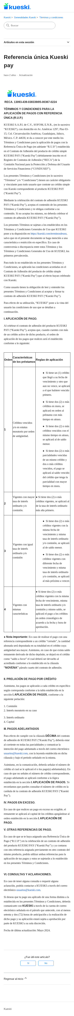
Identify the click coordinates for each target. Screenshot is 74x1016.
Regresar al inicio (14, 978)
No (46, 963)
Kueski (7, 17)
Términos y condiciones (51, 17)
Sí (28, 963)
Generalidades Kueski (25, 17)
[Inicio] (17, 6)
